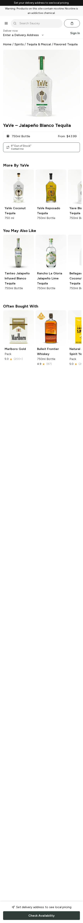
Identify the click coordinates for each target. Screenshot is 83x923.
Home (7, 44)
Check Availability (41, 915)
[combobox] (39, 23)
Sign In (75, 33)
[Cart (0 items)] (72, 23)
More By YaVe (16, 165)
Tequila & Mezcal (39, 44)
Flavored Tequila (66, 44)
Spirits (19, 44)
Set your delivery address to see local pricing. (41, 2)
